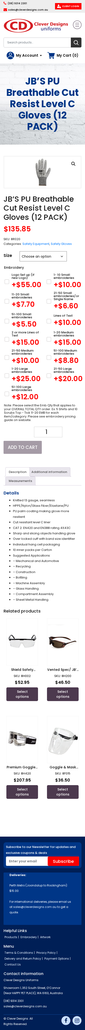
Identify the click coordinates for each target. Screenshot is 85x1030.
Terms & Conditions (18, 953)
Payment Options (56, 959)
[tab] (17, 471)
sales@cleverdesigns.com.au (28, 10)
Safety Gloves (61, 244)
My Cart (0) (67, 55)
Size (8, 255)
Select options (22, 694)
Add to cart (23, 447)
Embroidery (29, 937)
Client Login (70, 6)
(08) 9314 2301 (17, 3)
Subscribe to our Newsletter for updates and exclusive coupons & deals (41, 850)
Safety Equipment (35, 244)
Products (10, 937)
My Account (27, 55)
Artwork (45, 937)
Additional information (49, 472)
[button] (73, 164)
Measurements (20, 481)
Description (17, 472)
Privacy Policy (46, 953)
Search (76, 42)
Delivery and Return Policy (22, 959)
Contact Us (12, 964)
